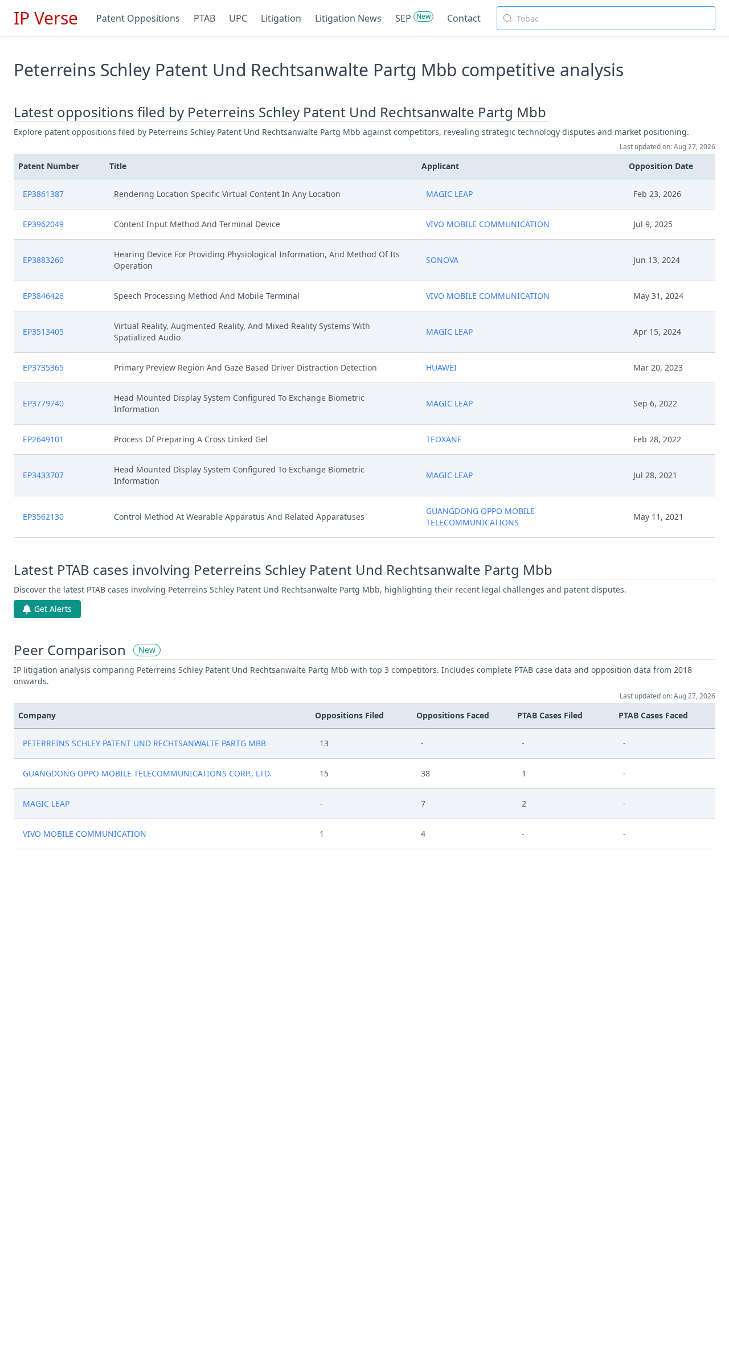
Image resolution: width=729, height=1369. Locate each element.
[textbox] (613, 18)
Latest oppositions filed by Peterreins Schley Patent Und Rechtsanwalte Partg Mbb (280, 112)
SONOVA (442, 259)
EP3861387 (43, 193)
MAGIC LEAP (449, 193)
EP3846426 (43, 295)
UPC (238, 18)
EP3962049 (43, 224)
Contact (464, 18)
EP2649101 (43, 439)
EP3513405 (43, 331)
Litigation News (348, 18)
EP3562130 (43, 516)
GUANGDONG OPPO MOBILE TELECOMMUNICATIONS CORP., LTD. (147, 773)
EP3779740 (43, 403)
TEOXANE (444, 439)
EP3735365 (43, 367)
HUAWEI (441, 367)
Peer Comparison (70, 650)
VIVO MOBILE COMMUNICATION (488, 224)
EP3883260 (43, 259)
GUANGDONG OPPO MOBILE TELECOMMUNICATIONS (480, 516)
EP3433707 (43, 475)
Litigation (281, 18)
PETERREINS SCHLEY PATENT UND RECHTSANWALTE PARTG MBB (144, 743)
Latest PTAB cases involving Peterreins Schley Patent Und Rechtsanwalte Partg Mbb (283, 570)
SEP (403, 18)
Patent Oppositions (138, 18)
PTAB (204, 18)
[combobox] (606, 18)
